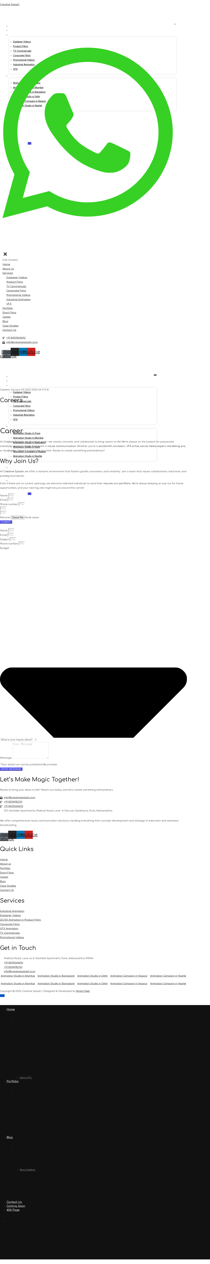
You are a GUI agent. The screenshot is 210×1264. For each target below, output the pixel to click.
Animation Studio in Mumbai (28, 437)
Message (6, 757)
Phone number (9, 504)
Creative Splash (9, 4)
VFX (15, 419)
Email (4, 500)
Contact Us (17, 480)
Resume (5, 517)
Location (16, 426)
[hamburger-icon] (155, 375)
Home (13, 26)
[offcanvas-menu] (3, 249)
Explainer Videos (22, 392)
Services (15, 35)
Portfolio (16, 467)
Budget (4, 548)
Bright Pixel (83, 991)
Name (4, 495)
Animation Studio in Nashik (27, 456)
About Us (15, 30)
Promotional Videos (24, 410)
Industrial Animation (24, 414)
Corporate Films (22, 405)
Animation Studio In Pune (26, 433)
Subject (5, 539)
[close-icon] (5, 256)
